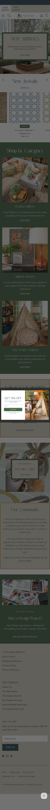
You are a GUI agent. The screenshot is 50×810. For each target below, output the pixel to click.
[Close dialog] (47, 392)
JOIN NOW (13, 409)
